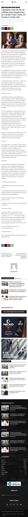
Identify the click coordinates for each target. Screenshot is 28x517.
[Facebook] (2, 28)
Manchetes (18, 7)
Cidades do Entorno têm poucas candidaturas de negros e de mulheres (6, 255)
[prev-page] (2, 303)
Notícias (6, 5)
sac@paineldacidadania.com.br (12, 495)
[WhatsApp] (12, 28)
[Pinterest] (9, 28)
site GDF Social (11, 215)
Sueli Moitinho (5, 25)
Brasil (6, 7)
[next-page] (4, 303)
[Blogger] (7, 504)
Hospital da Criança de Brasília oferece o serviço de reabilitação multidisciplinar (21, 256)
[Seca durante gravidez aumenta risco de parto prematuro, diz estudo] (4, 386)
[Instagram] (17, 504)
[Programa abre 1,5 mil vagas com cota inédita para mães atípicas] (4, 291)
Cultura (13, 7)
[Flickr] (14, 504)
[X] (5, 28)
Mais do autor (18, 278)
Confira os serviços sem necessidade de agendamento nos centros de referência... (17, 366)
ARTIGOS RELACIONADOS (7, 278)
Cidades (10, 5)
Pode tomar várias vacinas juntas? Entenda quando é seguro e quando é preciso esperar (18, 298)
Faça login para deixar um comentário (14, 311)
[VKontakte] (20, 504)
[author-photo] (14, 269)
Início (2, 5)
